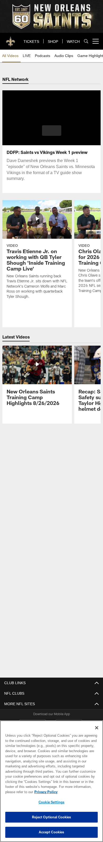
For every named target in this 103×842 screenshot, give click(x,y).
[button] (52, 130)
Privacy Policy (45, 792)
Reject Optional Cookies (51, 817)
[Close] (96, 728)
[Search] (86, 41)
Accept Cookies (51, 832)
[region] (51, 781)
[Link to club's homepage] (10, 39)
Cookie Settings (51, 802)
